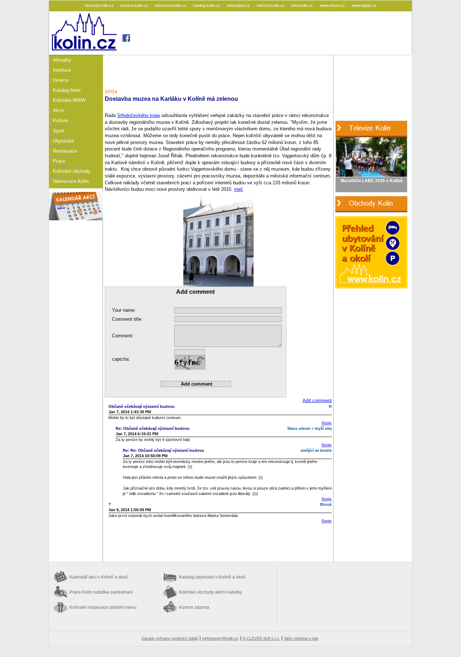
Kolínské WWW (69, 100)
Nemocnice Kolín (71, 181)
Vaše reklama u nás (301, 638)
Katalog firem (67, 90)
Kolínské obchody (71, 171)
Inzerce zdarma (194, 607)
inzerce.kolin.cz (135, 5)
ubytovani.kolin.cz (171, 5)
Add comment (317, 400)
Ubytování (63, 141)
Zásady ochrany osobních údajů (170, 638)
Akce (58, 110)
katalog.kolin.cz (207, 5)
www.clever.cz (333, 5)
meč (238, 189)
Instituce (62, 70)
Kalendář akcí (98, 577)
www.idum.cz (239, 5)
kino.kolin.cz (302, 5)
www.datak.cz (364, 5)
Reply (327, 423)
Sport (58, 131)
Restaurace (65, 151)
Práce (59, 161)
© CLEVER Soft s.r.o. (261, 638)
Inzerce (60, 80)
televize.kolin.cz (271, 5)
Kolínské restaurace (103, 607)
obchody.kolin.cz (100, 5)
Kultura (60, 120)
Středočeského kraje (138, 115)
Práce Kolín (101, 592)
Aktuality (62, 60)
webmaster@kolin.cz (220, 638)
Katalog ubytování (212, 577)
